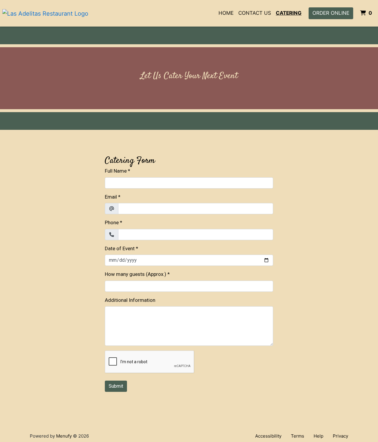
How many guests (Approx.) (135, 274)
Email (111, 197)
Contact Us (254, 13)
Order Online (330, 13)
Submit (116, 386)
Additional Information (130, 300)
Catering (289, 13)
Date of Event (120, 248)
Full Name (116, 171)
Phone (112, 222)
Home (226, 13)
